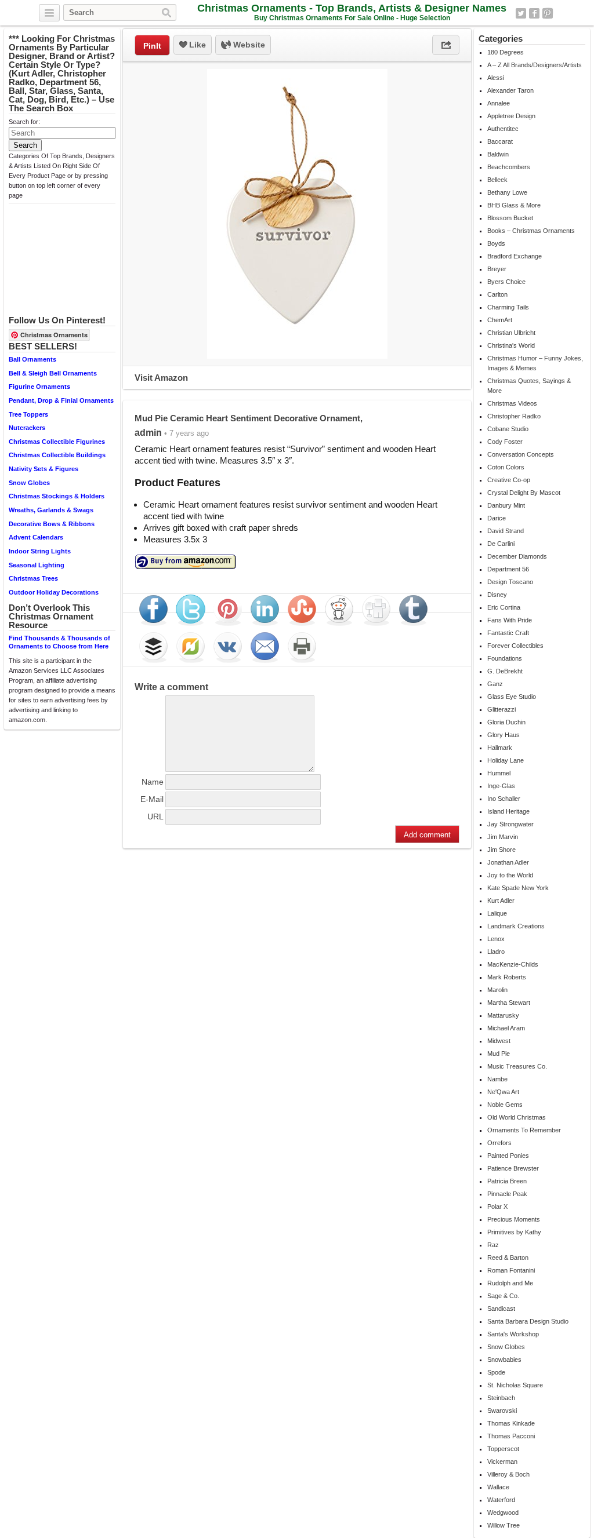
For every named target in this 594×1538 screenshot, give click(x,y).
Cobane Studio (507, 428)
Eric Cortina (503, 607)
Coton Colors (505, 467)
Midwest (498, 1040)
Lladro (496, 951)
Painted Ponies (508, 1155)
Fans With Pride (509, 620)
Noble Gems (505, 1104)
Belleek (497, 179)
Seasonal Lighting (36, 565)
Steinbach (501, 1397)
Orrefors (499, 1142)
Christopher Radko (514, 416)
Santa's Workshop (513, 1334)
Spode (496, 1372)
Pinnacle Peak (507, 1193)
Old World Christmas (516, 1117)
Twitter (521, 13)
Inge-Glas (501, 785)
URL (155, 816)
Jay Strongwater (510, 824)
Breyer (496, 268)
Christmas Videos (512, 403)
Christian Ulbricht (511, 332)
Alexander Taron (510, 90)
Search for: (24, 121)
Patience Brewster (513, 1168)
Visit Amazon (161, 377)
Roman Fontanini (511, 1270)
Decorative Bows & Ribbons (52, 523)
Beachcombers (508, 166)
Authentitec (503, 128)
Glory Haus (503, 734)
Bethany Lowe (507, 192)
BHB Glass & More (514, 205)
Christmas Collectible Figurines (57, 441)
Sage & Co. (503, 1295)
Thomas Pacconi (511, 1436)
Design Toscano (510, 581)
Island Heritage (508, 811)
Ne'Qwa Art (503, 1091)
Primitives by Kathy (514, 1232)
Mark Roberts (506, 977)
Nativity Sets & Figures (43, 468)
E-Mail (152, 799)
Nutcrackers (27, 427)
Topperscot (503, 1448)
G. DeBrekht (505, 671)
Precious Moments (513, 1219)
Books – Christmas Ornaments (531, 230)
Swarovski (502, 1410)
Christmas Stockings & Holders (56, 496)
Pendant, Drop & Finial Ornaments (61, 400)
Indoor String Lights (40, 551)
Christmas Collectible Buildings (57, 454)
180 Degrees (505, 52)
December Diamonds (517, 556)
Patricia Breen (507, 1181)
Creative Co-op (508, 479)
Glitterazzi (501, 709)
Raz (493, 1244)
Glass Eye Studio (511, 696)
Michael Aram (506, 1028)
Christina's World (511, 345)
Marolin (497, 989)
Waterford (501, 1499)
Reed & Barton (507, 1257)
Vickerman (502, 1461)
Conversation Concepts (520, 454)
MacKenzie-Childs (512, 964)
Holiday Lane (505, 760)
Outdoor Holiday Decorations (54, 592)
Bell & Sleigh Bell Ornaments (53, 373)
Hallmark (499, 747)
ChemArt (499, 319)
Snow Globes (29, 482)
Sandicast (501, 1308)
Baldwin (498, 154)
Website (248, 44)
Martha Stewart (508, 1002)
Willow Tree (503, 1525)
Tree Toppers (28, 414)
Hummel (498, 773)
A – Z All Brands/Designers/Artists (534, 64)
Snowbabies (504, 1359)
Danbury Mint (506, 505)
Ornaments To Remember (524, 1130)
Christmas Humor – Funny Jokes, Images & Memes (535, 363)
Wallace (498, 1487)
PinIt (152, 45)
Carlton (497, 294)
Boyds (496, 243)
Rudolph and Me (510, 1283)
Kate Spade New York (518, 887)
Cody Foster (505, 441)
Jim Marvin (502, 836)
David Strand (505, 530)
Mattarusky (503, 1015)
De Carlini (501, 543)
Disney (497, 594)
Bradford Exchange (514, 256)
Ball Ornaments (32, 359)
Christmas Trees (33, 578)
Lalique (497, 913)
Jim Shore (501, 849)
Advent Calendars (36, 537)
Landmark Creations (516, 926)
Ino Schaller (503, 798)
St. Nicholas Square (515, 1385)
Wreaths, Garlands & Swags (51, 509)
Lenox (496, 938)
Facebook (534, 13)
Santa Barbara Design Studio (527, 1321)
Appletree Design (511, 115)
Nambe (497, 1079)
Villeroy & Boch (508, 1474)
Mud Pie (498, 1053)
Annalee (498, 103)
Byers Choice (506, 281)
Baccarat (500, 141)
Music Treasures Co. (517, 1066)
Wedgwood (503, 1512)
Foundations (504, 658)
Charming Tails (508, 307)
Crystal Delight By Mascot (523, 492)
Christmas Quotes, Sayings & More (529, 385)
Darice (496, 518)
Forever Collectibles (515, 645)
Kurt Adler (501, 900)
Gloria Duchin (506, 722)
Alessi (495, 77)
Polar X (497, 1206)
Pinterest (547, 13)
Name (153, 781)
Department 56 (508, 569)
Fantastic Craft (508, 632)
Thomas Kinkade (511, 1423)
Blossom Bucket (510, 217)
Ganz (495, 683)
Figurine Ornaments (39, 386)
